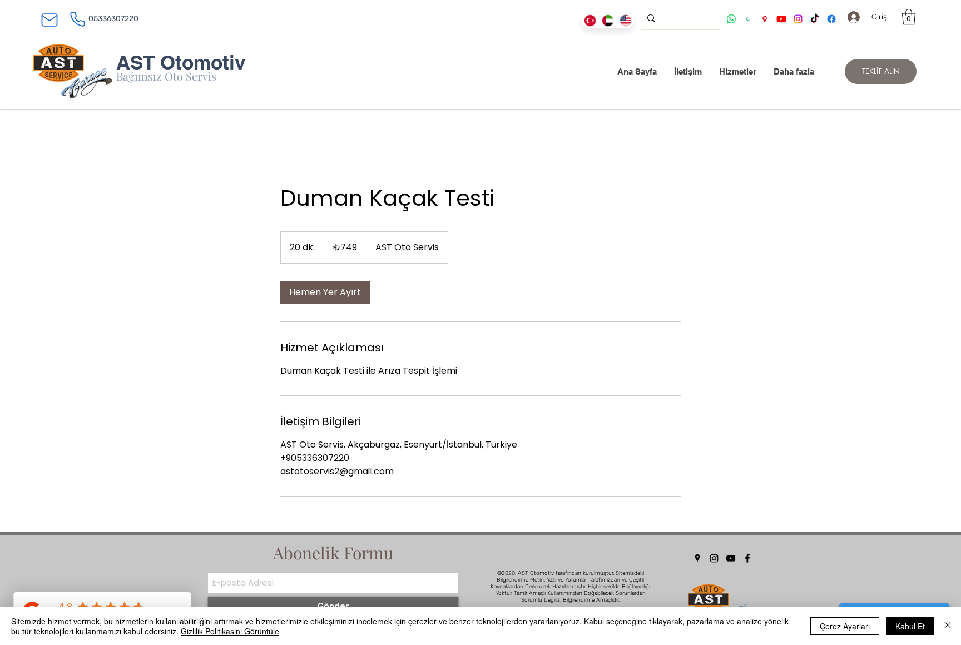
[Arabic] (608, 20)
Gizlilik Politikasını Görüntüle (230, 631)
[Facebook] (747, 558)
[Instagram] (714, 558)
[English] (625, 20)
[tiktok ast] (814, 18)
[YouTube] (730, 558)
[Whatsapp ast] (731, 18)
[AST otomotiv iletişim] (748, 18)
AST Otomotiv (180, 62)
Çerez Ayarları (845, 626)
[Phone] (77, 19)
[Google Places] (697, 558)
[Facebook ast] (831, 18)
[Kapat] (947, 626)
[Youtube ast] (781, 18)
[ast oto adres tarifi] (764, 18)
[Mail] (49, 20)
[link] (325, 292)
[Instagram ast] (798, 18)
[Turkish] (590, 20)
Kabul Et (910, 626)
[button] (908, 17)
